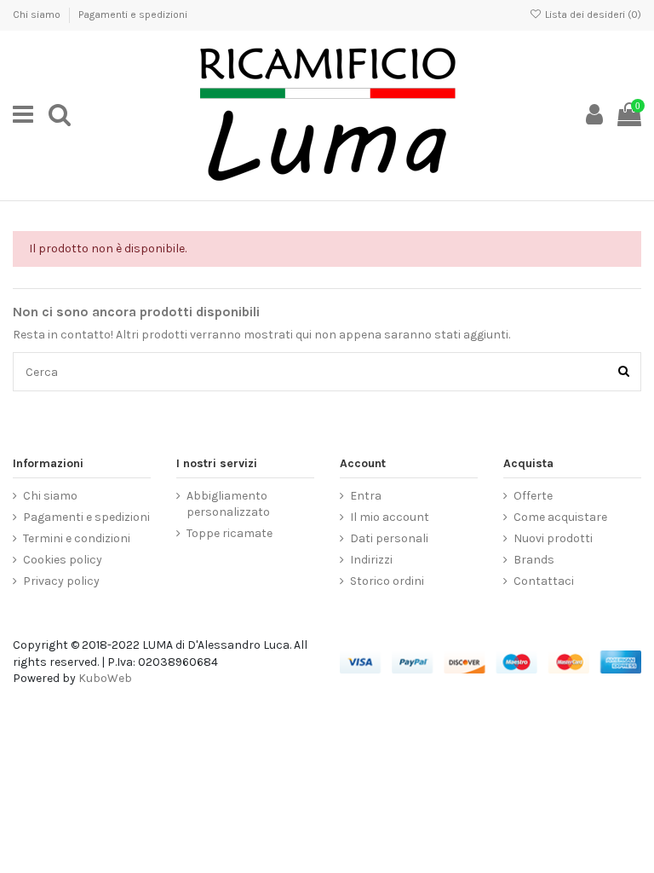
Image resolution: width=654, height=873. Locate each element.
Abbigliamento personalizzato (228, 504)
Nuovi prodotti (553, 538)
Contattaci (543, 581)
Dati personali (389, 538)
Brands (533, 559)
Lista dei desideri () (591, 14)
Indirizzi (371, 559)
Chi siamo (38, 14)
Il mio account (389, 517)
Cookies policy (62, 559)
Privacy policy (61, 581)
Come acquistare (560, 517)
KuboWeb (105, 678)
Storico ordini (387, 581)
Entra (366, 496)
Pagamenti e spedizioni (132, 14)
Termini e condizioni (76, 538)
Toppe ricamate (229, 533)
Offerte (533, 496)
